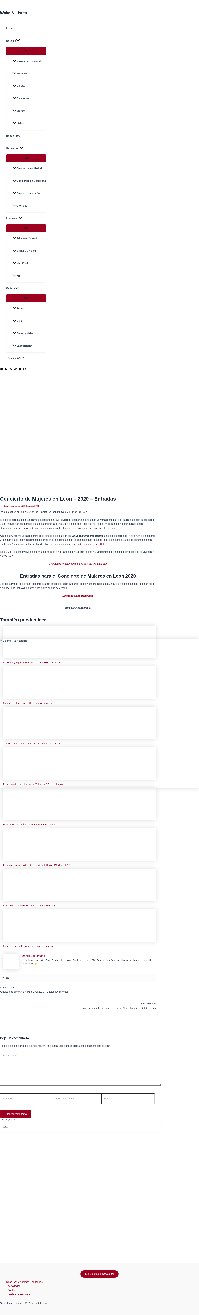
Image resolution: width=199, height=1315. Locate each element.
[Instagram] (3, 978)
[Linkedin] (7, 978)
